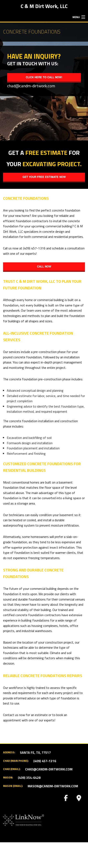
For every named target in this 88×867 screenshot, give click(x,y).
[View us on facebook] (66, 799)
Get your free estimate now (44, 177)
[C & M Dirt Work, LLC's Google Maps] (79, 799)
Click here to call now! (44, 77)
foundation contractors (32, 221)
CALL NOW (44, 266)
